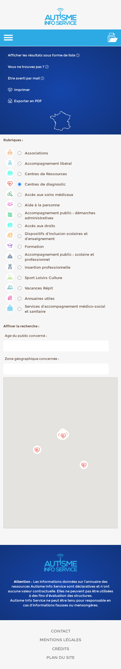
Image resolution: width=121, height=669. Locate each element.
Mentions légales (60, 639)
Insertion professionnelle (47, 267)
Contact (60, 631)
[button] (83, 464)
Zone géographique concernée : (32, 359)
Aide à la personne (42, 205)
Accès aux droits (40, 225)
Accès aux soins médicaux (49, 194)
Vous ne (26, 67)
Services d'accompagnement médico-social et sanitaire (65, 309)
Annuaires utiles (40, 298)
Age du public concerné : (26, 336)
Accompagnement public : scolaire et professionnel (59, 257)
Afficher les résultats (41, 55)
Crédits (60, 648)
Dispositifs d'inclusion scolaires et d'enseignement (56, 236)
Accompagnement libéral (48, 163)
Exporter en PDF (28, 101)
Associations (36, 153)
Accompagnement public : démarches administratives (60, 215)
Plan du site (60, 657)
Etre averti (24, 78)
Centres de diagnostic (45, 184)
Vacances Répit (39, 288)
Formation (34, 246)
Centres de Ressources (46, 174)
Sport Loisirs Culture (43, 277)
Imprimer (22, 90)
